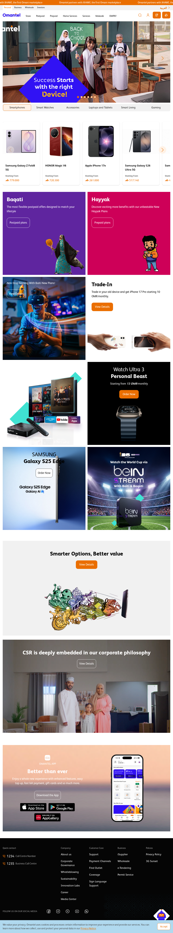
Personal (7, 7)
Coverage (94, 874)
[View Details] (129, 318)
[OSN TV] (44, 403)
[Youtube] (77, 911)
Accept (163, 926)
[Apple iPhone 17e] (101, 153)
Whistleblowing (70, 872)
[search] (140, 15)
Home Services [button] (70, 16)
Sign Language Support (98, 883)
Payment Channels (100, 861)
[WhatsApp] (86, 911)
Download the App (47, 795)
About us (66, 854)
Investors (41, 7)
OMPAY (113, 16)
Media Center (68, 899)
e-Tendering (124, 867)
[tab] (17, 107)
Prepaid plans (102, 222)
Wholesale (29, 7)
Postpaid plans (18, 222)
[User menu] (148, 15)
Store (28, 16)
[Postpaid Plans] (44, 233)
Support (93, 854)
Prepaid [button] (54, 16)
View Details (16, 293)
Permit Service (125, 874)
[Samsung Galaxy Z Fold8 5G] (21, 153)
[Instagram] (58, 911)
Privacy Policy (153, 854)
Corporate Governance (68, 863)
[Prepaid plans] (129, 233)
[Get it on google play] (61, 807)
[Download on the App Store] (33, 807)
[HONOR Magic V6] (61, 153)
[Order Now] (129, 403)
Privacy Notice (88, 928)
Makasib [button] (99, 16)
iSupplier (123, 854)
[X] (67, 911)
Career (64, 892)
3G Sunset (152, 861)
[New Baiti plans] (44, 318)
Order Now (129, 394)
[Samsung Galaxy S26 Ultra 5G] (140, 153)
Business (18, 7)
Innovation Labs (70, 885)
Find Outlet (95, 867)
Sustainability (69, 878)
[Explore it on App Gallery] (47, 817)
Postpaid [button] (40, 16)
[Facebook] (48, 911)
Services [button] (86, 16)
